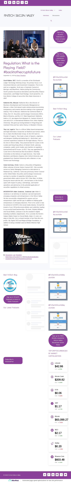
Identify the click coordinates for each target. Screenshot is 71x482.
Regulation (19, 255)
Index (60, 10)
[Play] (24, 240)
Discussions (55, 15)
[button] (51, 20)
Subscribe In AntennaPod (59, 198)
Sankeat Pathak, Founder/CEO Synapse (12, 345)
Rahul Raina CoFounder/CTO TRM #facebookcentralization (21, 257)
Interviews (46, 15)
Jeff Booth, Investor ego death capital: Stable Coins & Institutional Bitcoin (59, 159)
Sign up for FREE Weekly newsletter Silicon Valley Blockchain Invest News (58, 340)
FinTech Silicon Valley (47, 10)
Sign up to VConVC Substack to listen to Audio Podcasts (60, 36)
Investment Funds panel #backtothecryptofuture (18, 258)
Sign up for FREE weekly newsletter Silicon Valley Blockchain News (60, 59)
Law (14, 255)
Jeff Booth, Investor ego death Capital (59, 172)
